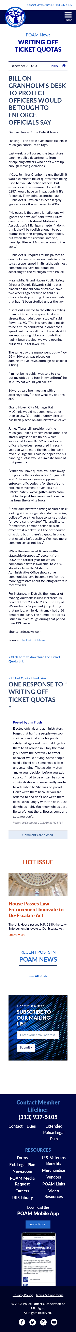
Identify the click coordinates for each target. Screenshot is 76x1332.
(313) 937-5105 (63, 5)
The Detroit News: (33, 640)
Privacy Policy (23, 1295)
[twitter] (32, 1324)
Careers (22, 1191)
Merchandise (53, 1170)
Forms (22, 1157)
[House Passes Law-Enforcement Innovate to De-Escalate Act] (38, 884)
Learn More (17, 934)
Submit (25, 1047)
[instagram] (43, 1324)
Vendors (53, 1177)
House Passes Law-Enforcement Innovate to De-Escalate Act (36, 909)
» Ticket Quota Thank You (27, 678)
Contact (15, 1126)
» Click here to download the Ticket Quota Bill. (34, 659)
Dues (31, 1126)
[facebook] (22, 1324)
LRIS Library (22, 1197)
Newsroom (22, 1171)
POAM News (38, 35)
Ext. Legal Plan (22, 1164)
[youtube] (54, 1324)
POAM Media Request (22, 1181)
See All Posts (38, 976)
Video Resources (53, 1193)
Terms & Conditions (49, 1295)
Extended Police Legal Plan (53, 1132)
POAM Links (53, 1184)
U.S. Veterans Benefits (54, 1160)
